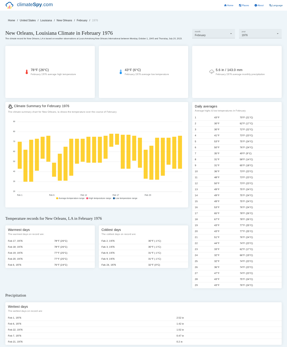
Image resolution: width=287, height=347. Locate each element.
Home (11, 20)
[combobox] (213, 33)
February (82, 20)
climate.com (35, 4)
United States (28, 20)
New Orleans (64, 20)
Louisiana (46, 20)
